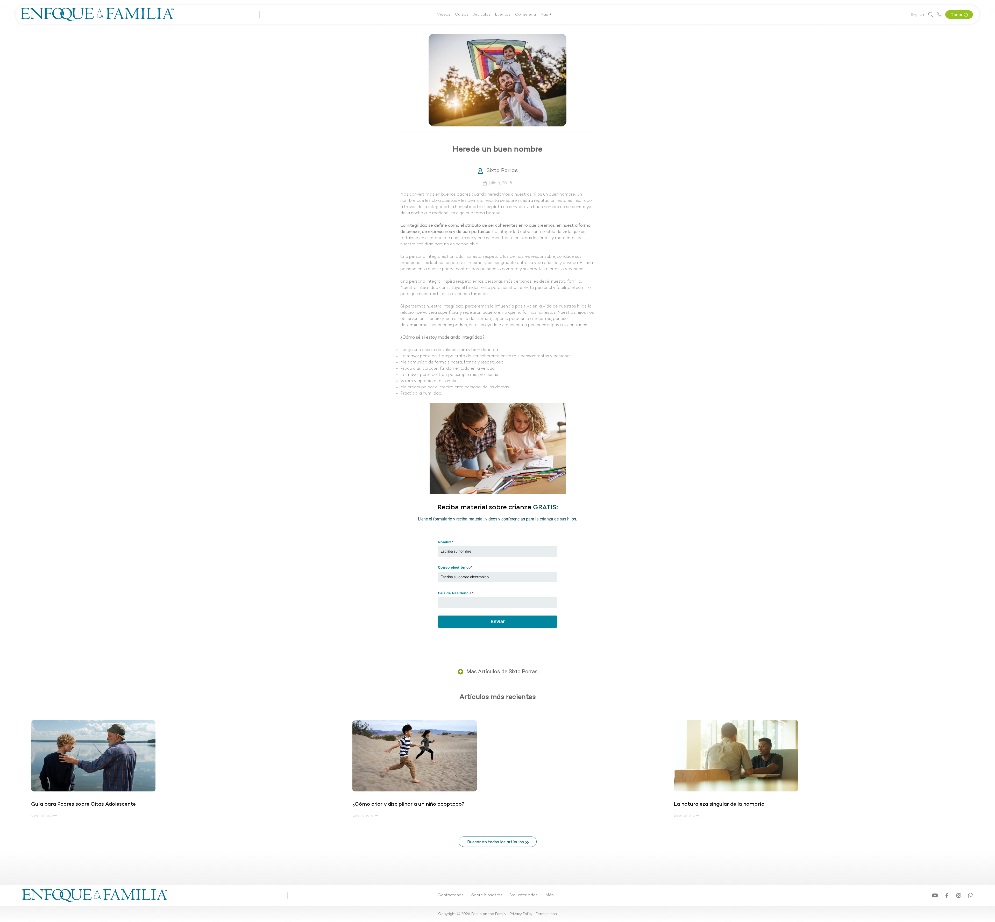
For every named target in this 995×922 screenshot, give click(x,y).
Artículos (482, 14)
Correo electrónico (455, 567)
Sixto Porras (502, 170)
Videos (443, 14)
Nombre (445, 542)
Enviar (498, 621)
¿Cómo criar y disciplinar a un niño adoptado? (408, 804)
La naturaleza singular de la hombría (719, 804)
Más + (546, 14)
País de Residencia (455, 593)
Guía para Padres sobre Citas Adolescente (84, 804)
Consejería (525, 14)
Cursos (461, 14)
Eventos (502, 14)
